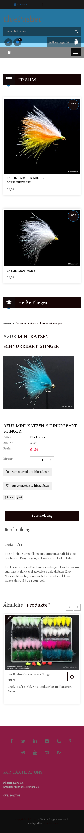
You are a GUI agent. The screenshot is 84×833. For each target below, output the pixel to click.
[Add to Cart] (71, 676)
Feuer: (7, 437)
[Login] (8, 42)
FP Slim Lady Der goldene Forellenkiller (26, 180)
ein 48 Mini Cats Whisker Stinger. (30, 674)
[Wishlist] (17, 42)
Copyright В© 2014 (26, 819)
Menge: (8, 458)
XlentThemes (50, 823)
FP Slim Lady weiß (21, 270)
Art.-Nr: (8, 443)
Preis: (7, 448)
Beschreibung (42, 516)
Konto (21, 4)
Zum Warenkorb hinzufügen (30, 472)
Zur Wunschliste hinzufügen (30, 486)
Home (7, 323)
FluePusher (22, 19)
